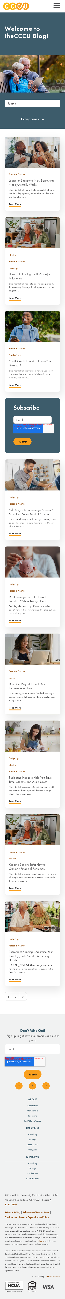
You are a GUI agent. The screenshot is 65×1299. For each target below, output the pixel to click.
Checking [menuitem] (32, 1134)
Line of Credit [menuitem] (32, 1178)
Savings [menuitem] (32, 1139)
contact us (40, 1241)
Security (12, 677)
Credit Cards (15, 355)
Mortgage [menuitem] (32, 1149)
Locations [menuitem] (32, 1115)
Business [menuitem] (32, 1157)
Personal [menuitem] (32, 1128)
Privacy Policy (12, 1212)
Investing (13, 268)
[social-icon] (19, 1085)
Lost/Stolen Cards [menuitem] (32, 1120)
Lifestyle (12, 255)
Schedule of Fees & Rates (36, 1212)
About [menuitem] (32, 1099)
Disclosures (11, 1217)
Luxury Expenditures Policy (34, 1217)
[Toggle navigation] (56, 6)
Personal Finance (17, 174)
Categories (30, 119)
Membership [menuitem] (32, 1110)
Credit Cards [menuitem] (32, 1144)
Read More (15, 204)
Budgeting (13, 497)
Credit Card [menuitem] (32, 1173)
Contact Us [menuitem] (32, 1105)
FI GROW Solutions (52, 1276)
